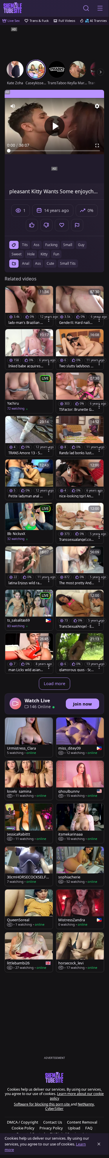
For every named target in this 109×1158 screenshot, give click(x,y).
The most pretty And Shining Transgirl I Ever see (76, 583)
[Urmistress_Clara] (29, 737)
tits (25, 244)
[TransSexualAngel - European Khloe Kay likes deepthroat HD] (80, 610)
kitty (44, 254)
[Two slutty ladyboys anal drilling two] (80, 349)
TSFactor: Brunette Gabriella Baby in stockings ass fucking (76, 409)
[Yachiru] (29, 393)
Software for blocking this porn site (42, 1104)
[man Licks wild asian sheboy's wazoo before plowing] (29, 653)
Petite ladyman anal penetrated (25, 496)
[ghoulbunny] (80, 780)
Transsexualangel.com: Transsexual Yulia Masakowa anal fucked (75, 539)
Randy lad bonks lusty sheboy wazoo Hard (76, 453)
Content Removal (82, 1122)
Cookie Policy (23, 1128)
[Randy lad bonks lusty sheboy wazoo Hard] (80, 436)
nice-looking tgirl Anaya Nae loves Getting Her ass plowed (75, 496)
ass (36, 244)
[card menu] (48, 319)
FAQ (88, 1128)
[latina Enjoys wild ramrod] (29, 566)
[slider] (54, 150)
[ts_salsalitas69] (29, 610)
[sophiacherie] (80, 866)
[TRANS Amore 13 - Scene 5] (29, 436)
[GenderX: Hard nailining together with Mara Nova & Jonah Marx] (80, 306)
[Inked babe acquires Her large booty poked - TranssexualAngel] (29, 349)
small (67, 244)
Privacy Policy (51, 1128)
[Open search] (86, 8)
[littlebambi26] (29, 952)
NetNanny (86, 1104)
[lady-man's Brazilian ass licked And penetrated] (29, 306)
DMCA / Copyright (22, 1122)
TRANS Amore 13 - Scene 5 (24, 453)
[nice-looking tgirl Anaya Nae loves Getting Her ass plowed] (80, 479)
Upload (74, 1128)
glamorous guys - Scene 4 (76, 670)
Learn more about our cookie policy (77, 1096)
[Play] (54, 126)
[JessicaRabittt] (29, 823)
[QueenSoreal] (29, 909)
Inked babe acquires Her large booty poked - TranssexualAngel (25, 366)
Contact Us (52, 1122)
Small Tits (68, 263)
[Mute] (13, 106)
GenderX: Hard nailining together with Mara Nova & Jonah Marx (76, 322)
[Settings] (97, 106)
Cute (50, 263)
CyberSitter (54, 1108)
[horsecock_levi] (80, 952)
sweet (16, 254)
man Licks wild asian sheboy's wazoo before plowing (25, 670)
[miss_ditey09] (80, 737)
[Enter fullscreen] (97, 145)
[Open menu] (100, 8)
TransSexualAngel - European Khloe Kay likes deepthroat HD (76, 626)
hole (31, 254)
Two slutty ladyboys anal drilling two (75, 366)
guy (81, 244)
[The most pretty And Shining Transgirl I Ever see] (80, 566)
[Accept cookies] (99, 1144)
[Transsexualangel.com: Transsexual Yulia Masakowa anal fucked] (80, 523)
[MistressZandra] (80, 909)
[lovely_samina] (29, 780)
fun (56, 254)
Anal (25, 263)
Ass (38, 263)
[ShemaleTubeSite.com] (12, 8)
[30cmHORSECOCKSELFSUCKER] (29, 866)
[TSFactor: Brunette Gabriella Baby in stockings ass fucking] (80, 393)
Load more (54, 683)
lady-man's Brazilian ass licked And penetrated (25, 322)
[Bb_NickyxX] (29, 523)
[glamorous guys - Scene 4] (80, 653)
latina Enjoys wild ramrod (25, 583)
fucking (51, 244)
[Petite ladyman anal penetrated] (29, 479)
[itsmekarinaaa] (80, 823)
